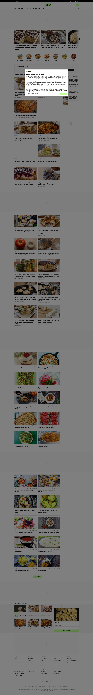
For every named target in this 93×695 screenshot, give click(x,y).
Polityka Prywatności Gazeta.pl (58, 90)
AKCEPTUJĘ (63, 93)
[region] (46, 82)
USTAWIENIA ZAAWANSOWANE (33, 93)
